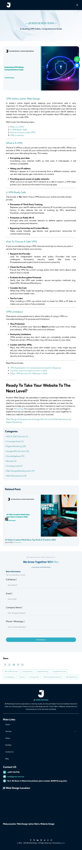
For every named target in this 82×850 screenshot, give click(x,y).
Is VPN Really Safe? (18, 129)
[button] (6, 519)
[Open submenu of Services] (75, 731)
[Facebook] (5, 665)
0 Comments (18, 542)
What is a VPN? (17, 127)
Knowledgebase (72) (15, 456)
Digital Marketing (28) (16, 446)
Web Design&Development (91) (20, 471)
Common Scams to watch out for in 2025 (28, 370)
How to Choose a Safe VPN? (23, 132)
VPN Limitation (17, 135)
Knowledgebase (9, 677)
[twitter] (34, 840)
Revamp (22, 677)
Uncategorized (34, 677)
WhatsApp (19, 409)
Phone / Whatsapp (15, 621)
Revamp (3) (11, 461)
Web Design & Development (19, 419)
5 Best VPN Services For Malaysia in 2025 (28, 373)
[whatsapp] (48, 840)
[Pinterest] (18, 665)
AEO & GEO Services (11, 671)
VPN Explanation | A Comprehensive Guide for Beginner (35, 368)
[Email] (22, 665)
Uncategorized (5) (14, 466)
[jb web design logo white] (8, 3)
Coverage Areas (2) (15, 441)
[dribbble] (41, 840)
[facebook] (31, 840)
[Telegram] (14, 665)
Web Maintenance (61, 419)
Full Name (11, 579)
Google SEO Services (42, 419)
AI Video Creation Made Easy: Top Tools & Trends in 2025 (30, 539)
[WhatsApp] (9, 665)
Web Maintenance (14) (16, 476)
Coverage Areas (27, 671)
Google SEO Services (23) (17, 451)
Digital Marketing (14, 422)
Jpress (63, 843)
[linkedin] (37, 840)
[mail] (51, 840)
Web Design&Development (52, 677)
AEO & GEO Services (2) (17, 436)
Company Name (14, 607)
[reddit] (44, 840)
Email (9, 593)
